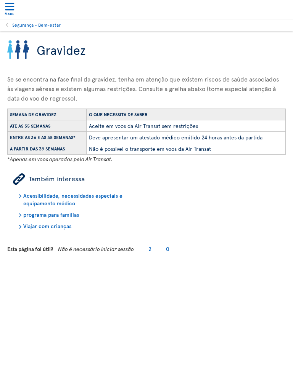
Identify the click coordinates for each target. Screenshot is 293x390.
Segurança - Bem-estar (36, 25)
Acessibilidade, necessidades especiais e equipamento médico (72, 199)
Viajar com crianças (47, 226)
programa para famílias (51, 214)
